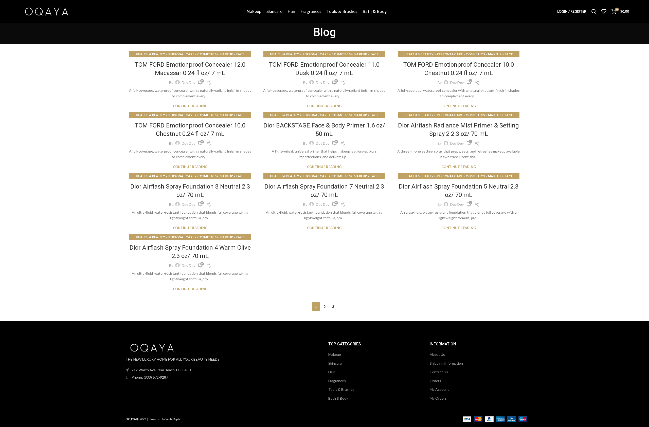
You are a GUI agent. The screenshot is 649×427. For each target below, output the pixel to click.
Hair (331, 372)
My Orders (438, 398)
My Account (439, 389)
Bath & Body (338, 398)
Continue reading (190, 106)
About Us (437, 354)
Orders (435, 381)
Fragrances (337, 381)
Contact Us (439, 372)
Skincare (335, 363)
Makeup (334, 354)
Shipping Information (446, 363)
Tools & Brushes (341, 389)
